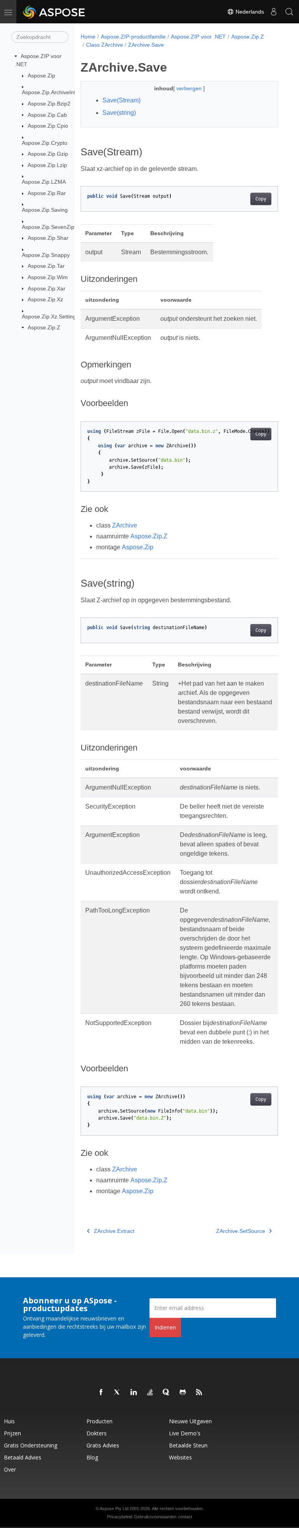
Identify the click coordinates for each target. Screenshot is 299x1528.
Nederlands (249, 12)
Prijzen (12, 1433)
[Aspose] (54, 11)
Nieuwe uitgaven (190, 1421)
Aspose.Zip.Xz (45, 299)
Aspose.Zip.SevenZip (48, 227)
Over (10, 1469)
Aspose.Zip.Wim (48, 277)
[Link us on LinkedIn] (134, 1392)
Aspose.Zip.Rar (47, 193)
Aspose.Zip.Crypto (44, 143)
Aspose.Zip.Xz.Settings (50, 316)
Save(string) (119, 112)
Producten (99, 1421)
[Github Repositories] (183, 1392)
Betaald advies (22, 1457)
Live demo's (185, 1433)
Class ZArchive (104, 45)
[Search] (289, 11)
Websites (180, 1457)
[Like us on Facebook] (101, 1392)
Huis (9, 1421)
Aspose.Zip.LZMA (44, 182)
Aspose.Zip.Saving (45, 210)
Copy (260, 199)
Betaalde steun (188, 1445)
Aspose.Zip (41, 75)
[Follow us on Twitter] (118, 1392)
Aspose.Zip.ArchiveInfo (50, 92)
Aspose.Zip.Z (44, 327)
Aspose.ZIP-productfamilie (133, 36)
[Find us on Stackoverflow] (150, 1392)
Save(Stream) (121, 100)
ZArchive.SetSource (240, 1231)
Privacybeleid (119, 1516)
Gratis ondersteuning (30, 1445)
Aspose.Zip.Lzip (47, 165)
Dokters (96, 1433)
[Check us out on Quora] (167, 1392)
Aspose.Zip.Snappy (46, 255)
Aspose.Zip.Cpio (48, 126)
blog (92, 1457)
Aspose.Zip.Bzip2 (49, 103)
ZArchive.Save (146, 45)
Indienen (165, 1327)
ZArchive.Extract (114, 1231)
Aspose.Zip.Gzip (48, 154)
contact (185, 1516)
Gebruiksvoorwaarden (155, 1516)
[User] (273, 11)
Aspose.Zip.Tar (46, 266)
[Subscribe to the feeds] (199, 1392)
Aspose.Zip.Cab (47, 115)
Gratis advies (102, 1445)
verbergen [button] (189, 88)
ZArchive (124, 525)
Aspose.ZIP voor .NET (198, 36)
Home (88, 36)
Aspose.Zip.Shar (48, 238)
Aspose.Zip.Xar (46, 288)
